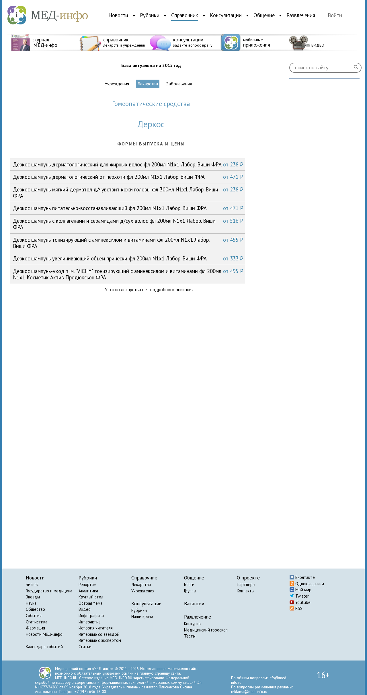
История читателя (96, 628)
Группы (190, 591)
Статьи (85, 646)
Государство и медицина (49, 591)
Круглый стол (91, 597)
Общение (264, 15)
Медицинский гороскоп (206, 630)
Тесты (190, 636)
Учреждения (117, 84)
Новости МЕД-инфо (44, 634)
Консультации (226, 15)
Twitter (301, 596)
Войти (335, 15)
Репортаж (87, 584)
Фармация (35, 628)
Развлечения (300, 15)
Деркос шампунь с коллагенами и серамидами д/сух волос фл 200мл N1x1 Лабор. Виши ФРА (128, 224)
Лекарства (147, 84)
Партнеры (246, 584)
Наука (31, 603)
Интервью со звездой (99, 634)
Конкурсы (192, 623)
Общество (35, 609)
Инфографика (91, 615)
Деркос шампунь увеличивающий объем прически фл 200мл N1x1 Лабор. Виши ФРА (128, 258)
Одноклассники (309, 583)
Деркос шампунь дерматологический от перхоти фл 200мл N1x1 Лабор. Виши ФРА (128, 177)
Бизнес (32, 584)
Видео (85, 609)
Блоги (189, 584)
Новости (118, 15)
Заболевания (179, 84)
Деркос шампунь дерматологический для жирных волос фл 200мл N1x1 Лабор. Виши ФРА (128, 164)
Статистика (36, 622)
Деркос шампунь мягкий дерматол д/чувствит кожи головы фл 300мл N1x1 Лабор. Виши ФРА (128, 192)
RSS (298, 608)
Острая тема (90, 603)
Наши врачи (142, 616)
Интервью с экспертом (100, 640)
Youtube (302, 602)
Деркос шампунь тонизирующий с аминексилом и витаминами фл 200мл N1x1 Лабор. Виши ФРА (128, 242)
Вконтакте (304, 577)
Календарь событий (44, 646)
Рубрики (149, 15)
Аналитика (88, 591)
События (34, 615)
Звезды (33, 597)
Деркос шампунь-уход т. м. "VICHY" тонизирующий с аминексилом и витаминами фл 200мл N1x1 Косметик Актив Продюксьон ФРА (128, 274)
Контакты (245, 591)
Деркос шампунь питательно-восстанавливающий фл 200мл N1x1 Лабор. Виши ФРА (128, 208)
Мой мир (302, 589)
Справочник (184, 15)
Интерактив (90, 622)
